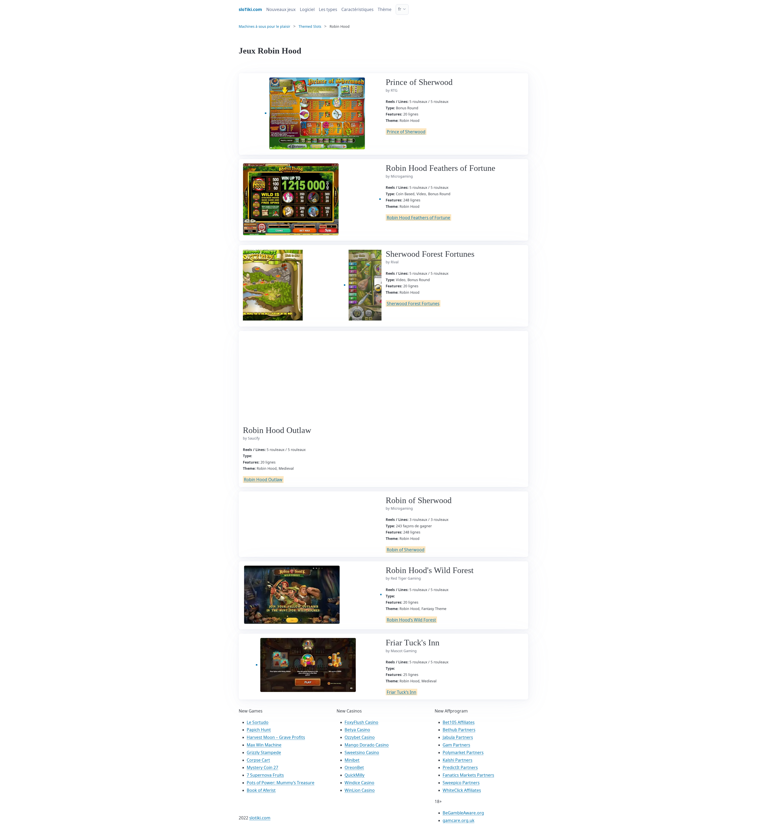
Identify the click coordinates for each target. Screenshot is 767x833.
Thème (384, 9)
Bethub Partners (459, 729)
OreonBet (354, 767)
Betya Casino (357, 729)
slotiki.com (259, 818)
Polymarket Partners (463, 752)
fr (399, 9)
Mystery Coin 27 (262, 767)
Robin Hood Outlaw (263, 479)
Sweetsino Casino (362, 752)
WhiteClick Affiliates (462, 790)
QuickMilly (355, 775)
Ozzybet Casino (360, 737)
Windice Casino (359, 782)
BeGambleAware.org (463, 813)
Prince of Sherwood (406, 131)
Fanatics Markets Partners (468, 775)
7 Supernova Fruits (265, 775)
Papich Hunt (259, 729)
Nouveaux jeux (281, 9)
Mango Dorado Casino (367, 745)
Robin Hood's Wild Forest (411, 619)
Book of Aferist (261, 790)
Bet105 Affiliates (459, 722)
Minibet (352, 760)
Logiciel (307, 9)
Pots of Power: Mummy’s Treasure (280, 782)
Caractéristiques (357, 9)
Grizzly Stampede (264, 752)
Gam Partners (456, 745)
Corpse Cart (258, 760)
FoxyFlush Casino (361, 722)
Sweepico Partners (461, 782)
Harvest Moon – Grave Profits (276, 737)
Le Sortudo (257, 722)
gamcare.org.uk (458, 820)
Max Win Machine (264, 745)
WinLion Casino (360, 790)
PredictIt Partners (460, 767)
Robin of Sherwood (405, 549)
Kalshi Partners (457, 760)
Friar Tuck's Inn (401, 692)
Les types (328, 9)
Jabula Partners (458, 737)
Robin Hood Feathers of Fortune (418, 217)
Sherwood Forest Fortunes (413, 303)
